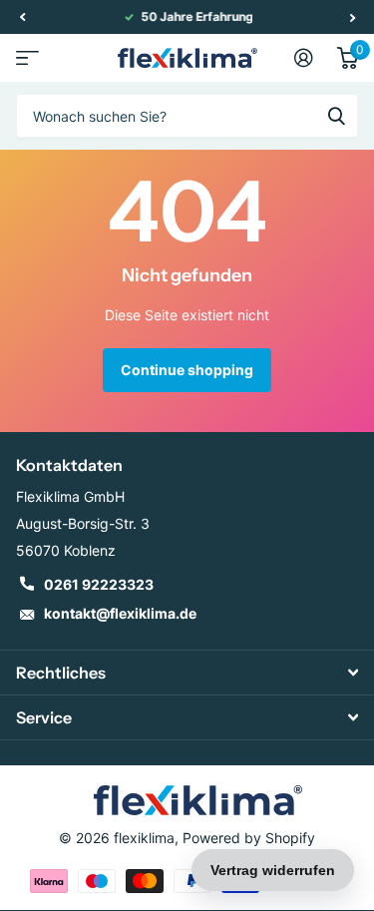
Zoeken (336, 116)
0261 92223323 (99, 584)
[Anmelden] (303, 58)
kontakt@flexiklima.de (120, 613)
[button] (22, 17)
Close (187, 672)
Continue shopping (187, 369)
